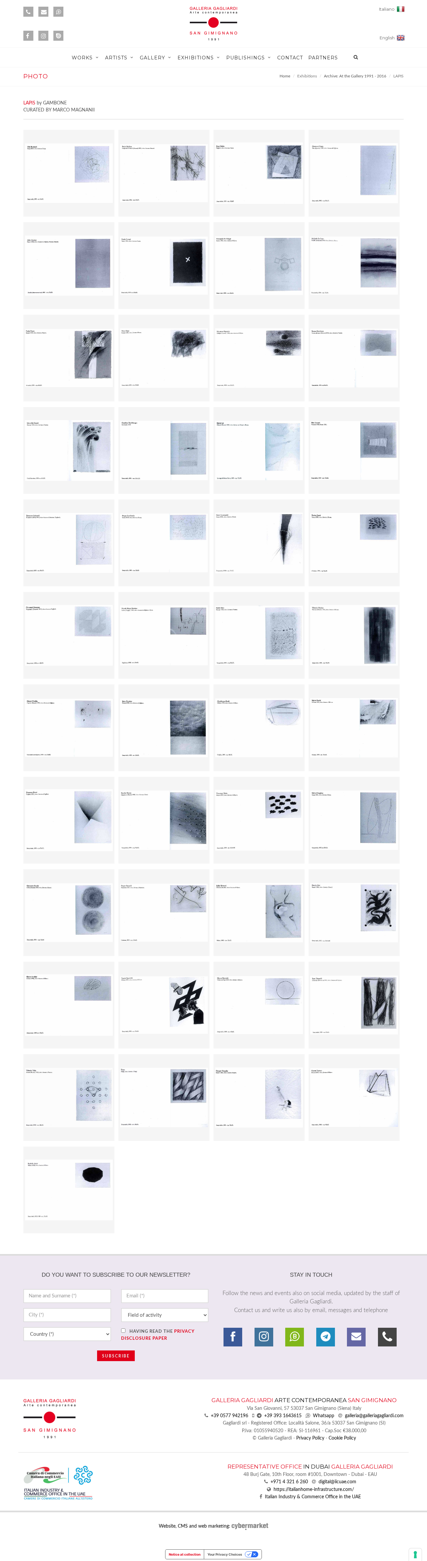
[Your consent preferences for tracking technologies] (415, 1554)
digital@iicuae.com (337, 1482)
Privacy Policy (310, 1438)
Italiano (388, 9)
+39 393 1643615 (283, 1416)
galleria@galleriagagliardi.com (374, 1416)
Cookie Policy (342, 1438)
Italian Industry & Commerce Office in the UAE (313, 1497)
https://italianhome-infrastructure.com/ (314, 1489)
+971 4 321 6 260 (289, 1482)
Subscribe (116, 1356)
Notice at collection (184, 1554)
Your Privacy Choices (224, 1554)
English (388, 37)
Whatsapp (323, 1416)
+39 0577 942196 (229, 1416)
